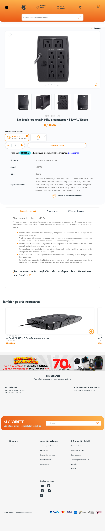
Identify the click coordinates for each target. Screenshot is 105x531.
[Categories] (7, 7)
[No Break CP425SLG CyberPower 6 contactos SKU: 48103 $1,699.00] (50, 321)
